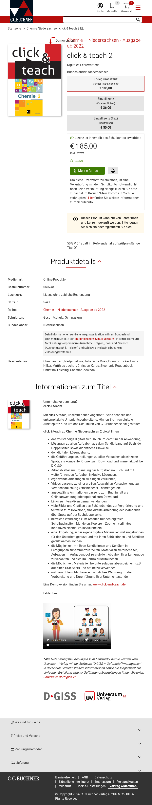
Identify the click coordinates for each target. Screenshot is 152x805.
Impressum (103, 782)
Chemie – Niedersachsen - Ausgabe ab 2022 (74, 310)
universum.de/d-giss (57, 677)
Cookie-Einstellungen (91, 786)
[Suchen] (138, 19)
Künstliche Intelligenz (74, 782)
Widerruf (65, 786)
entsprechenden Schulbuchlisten (95, 338)
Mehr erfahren (88, 171)
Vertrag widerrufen (123, 786)
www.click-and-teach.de (109, 584)
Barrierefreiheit (65, 777)
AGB (85, 777)
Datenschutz (103, 777)
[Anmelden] (100, 7)
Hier (91, 198)
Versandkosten (127, 782)
